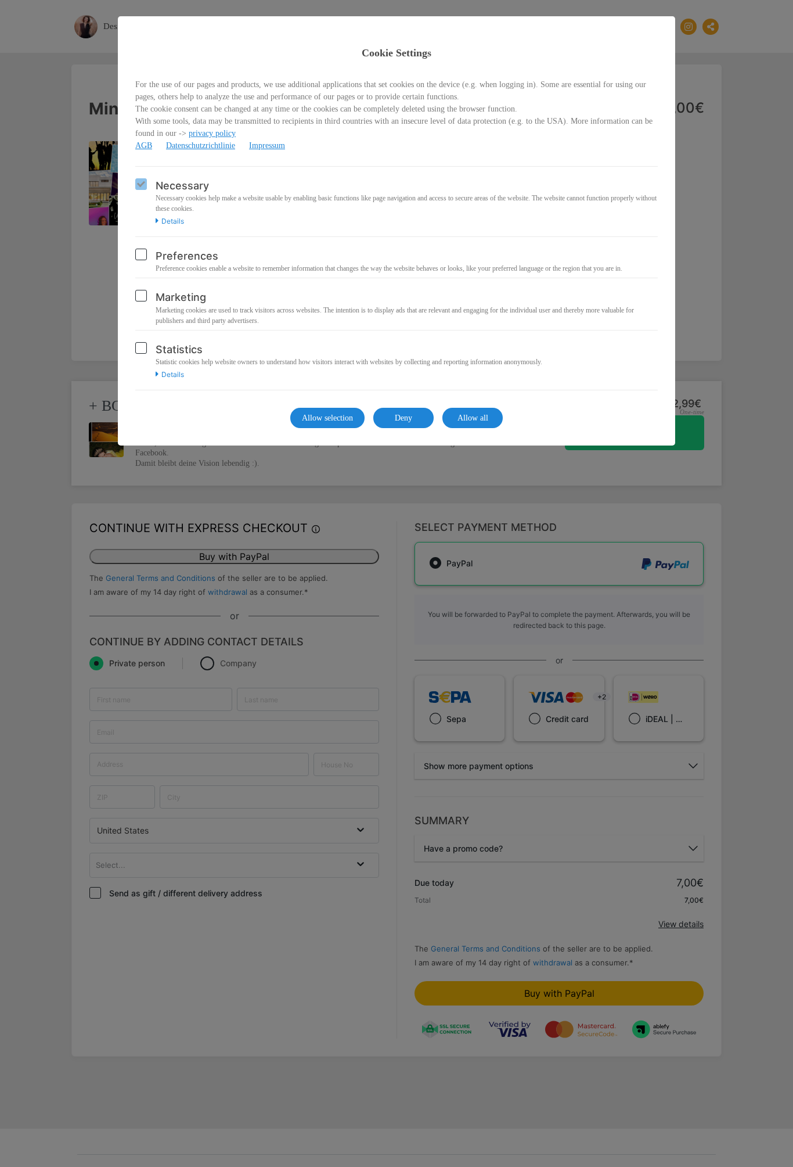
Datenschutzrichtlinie (200, 145)
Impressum (267, 145)
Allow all (472, 418)
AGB (143, 145)
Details (172, 221)
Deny (403, 418)
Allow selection (327, 418)
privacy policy (212, 133)
